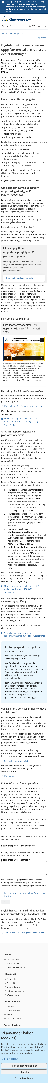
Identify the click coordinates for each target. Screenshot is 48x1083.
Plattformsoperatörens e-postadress (19, 845)
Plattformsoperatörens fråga (15, 859)
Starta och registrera (14, 33)
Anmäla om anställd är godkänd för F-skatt (24, 932)
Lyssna (43, 38)
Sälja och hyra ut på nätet (16, 761)
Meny (44, 26)
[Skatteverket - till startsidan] (16, 18)
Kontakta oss (10, 776)
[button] (32, 26)
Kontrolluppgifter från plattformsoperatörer (24, 406)
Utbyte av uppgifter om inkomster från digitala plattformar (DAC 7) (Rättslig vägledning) (22, 421)
